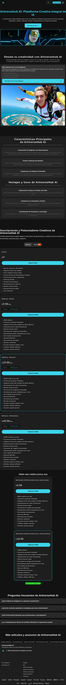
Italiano (47, 683)
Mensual (28, 244)
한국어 (62, 680)
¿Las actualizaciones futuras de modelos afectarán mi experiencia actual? (27, 622)
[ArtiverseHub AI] (3, 2)
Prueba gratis (56, 2)
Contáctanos (26, 676)
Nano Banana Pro (32, 25)
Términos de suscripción (28, 671)
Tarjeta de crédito (33, 314)
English (4, 680)
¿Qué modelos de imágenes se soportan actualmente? (20, 601)
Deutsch (29, 680)
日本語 (10, 680)
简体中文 (49, 680)
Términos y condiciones (28, 669)
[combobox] (49, 2)
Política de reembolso (28, 674)
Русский (36, 680)
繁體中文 (56, 680)
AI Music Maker (5, 642)
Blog (24, 665)
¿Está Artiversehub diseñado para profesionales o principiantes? (24, 615)
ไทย (18, 683)
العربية (30, 683)
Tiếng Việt (23, 683)
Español (23, 680)
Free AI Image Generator (57, 642)
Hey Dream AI (17, 642)
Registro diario (33, 263)
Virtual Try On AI (28, 642)
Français (42, 680)
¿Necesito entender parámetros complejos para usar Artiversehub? (25, 608)
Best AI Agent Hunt (41, 642)
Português (16, 680)
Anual (37, 244)
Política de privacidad (28, 667)
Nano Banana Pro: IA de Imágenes (14, 81)
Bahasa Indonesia (38, 683)
